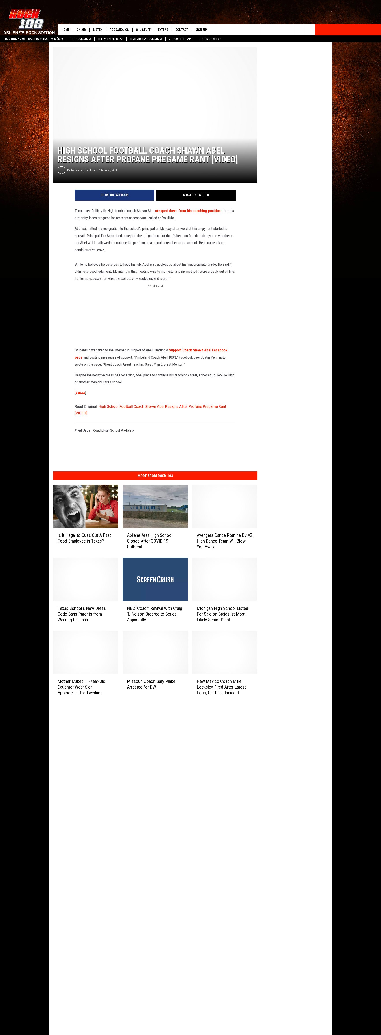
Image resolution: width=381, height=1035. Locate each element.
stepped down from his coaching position (188, 211)
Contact (182, 30)
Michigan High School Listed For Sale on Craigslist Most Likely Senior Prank (222, 614)
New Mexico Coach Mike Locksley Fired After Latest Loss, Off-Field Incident (221, 687)
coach (97, 430)
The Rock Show (80, 39)
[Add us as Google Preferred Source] (276, 29)
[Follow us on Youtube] (309, 29)
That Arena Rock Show (146, 39)
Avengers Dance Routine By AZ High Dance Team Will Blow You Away (225, 541)
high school (111, 430)
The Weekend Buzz (110, 39)
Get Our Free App (181, 39)
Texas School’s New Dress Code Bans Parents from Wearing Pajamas (82, 614)
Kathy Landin (75, 170)
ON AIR (81, 30)
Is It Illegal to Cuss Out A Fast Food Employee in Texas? (84, 538)
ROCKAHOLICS (119, 30)
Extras (163, 30)
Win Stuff (143, 30)
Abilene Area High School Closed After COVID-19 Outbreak (149, 541)
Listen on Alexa (211, 39)
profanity (127, 430)
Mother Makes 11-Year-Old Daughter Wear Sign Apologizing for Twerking (81, 686)
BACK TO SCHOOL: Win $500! (46, 39)
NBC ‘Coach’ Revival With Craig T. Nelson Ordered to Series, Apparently (154, 614)
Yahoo (80, 393)
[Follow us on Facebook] (287, 29)
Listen (98, 30)
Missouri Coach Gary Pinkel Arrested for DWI (151, 683)
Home (65, 30)
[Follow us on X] (298, 29)
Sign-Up (201, 30)
